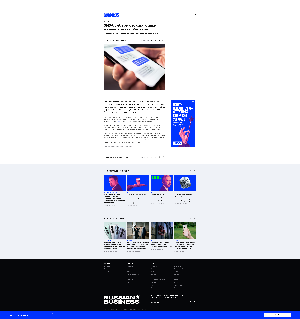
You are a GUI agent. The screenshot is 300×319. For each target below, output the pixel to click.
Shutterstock (129, 146)
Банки (153, 271)
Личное (177, 274)
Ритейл (176, 277)
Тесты (129, 282)
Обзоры (179, 14)
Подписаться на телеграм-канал (116, 157)
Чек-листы (131, 279)
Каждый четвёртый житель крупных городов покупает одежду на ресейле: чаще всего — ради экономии (138, 245)
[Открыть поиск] (195, 15)
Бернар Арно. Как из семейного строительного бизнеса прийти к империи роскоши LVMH (161, 198)
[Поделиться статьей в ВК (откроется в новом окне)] (155, 40)
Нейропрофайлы (133, 274)
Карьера (154, 277)
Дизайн (153, 282)
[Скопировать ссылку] (163, 40)
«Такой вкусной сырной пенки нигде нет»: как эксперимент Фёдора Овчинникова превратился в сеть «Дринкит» (137, 199)
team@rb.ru (155, 302)
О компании (108, 268)
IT (151, 287)
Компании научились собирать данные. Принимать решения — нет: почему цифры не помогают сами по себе (115, 198)
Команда (107, 266)
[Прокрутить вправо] (194, 170)
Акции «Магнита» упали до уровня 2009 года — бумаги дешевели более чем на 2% (161, 244)
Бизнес (153, 274)
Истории (165, 14)
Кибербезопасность (158, 279)
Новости (157, 14)
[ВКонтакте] (194, 302)
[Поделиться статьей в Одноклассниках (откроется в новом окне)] (159, 40)
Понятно (278, 314)
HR (152, 285)
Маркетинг (178, 266)
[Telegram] (190, 302)
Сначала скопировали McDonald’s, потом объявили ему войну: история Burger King (183, 198)
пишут (120, 121)
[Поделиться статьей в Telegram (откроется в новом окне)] (151, 40)
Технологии (178, 285)
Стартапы (177, 282)
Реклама (154, 266)
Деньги (176, 271)
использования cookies (40, 313)
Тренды (177, 287)
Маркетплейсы (179, 268)
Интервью (187, 14)
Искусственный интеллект (160, 268)
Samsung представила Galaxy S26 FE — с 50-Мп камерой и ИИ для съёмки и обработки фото (114, 245)
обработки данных (55, 313)
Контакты (107, 271)
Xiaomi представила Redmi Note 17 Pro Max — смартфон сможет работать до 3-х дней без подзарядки (185, 245)
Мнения (172, 14)
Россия (176, 279)
